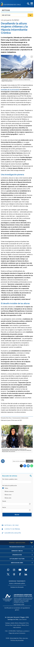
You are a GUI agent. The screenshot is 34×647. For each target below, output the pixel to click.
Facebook (24, 465)
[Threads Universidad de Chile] (14, 574)
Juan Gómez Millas (19, 625)
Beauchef (22, 623)
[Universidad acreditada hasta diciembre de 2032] (18, 599)
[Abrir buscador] (28, 3)
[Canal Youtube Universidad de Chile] (20, 570)
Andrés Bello (14, 623)
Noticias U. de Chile (12, 525)
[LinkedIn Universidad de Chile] (26, 574)
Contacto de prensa (12, 529)
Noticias (6, 10)
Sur (27, 625)
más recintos (17, 627)
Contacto (22, 633)
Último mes (7, 494)
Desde (4, 501)
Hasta (4, 507)
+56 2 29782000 (10, 631)
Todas (6, 488)
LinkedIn (28, 465)
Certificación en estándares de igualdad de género (17, 609)
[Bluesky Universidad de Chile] (26, 570)
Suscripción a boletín (13, 533)
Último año (7, 498)
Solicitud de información (17, 587)
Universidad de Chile (16, 638)
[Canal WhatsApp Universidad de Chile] (8, 570)
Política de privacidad (17, 640)
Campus (7, 623)
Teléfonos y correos (22, 631)
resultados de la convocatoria (10, 89)
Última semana (9, 491)
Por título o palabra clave (9, 479)
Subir (3, 461)
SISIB (7, 638)
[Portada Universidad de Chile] (11, 3)
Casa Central (22, 619)
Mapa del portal (13, 633)
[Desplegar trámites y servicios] (31, 542)
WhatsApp (31, 465)
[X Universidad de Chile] (8, 574)
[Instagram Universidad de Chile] (14, 570)
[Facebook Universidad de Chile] (20, 574)
